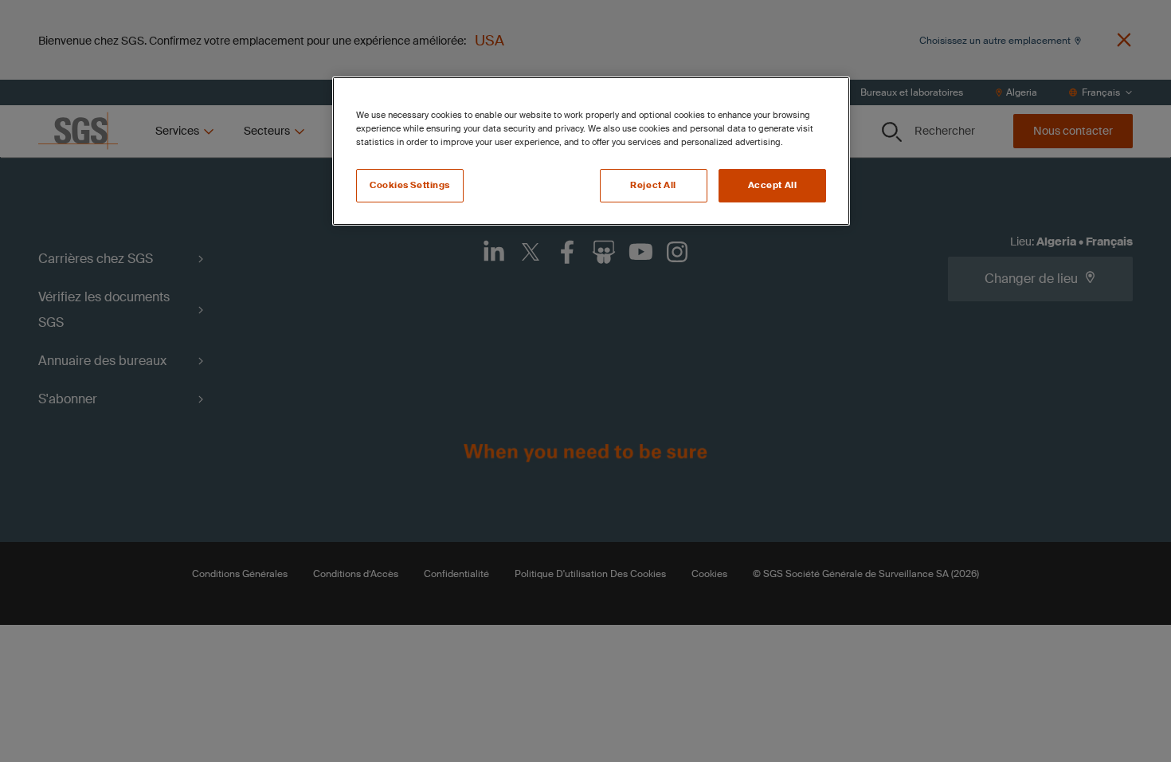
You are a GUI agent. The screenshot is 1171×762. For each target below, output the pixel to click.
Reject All (653, 185)
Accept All (772, 185)
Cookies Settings (410, 185)
